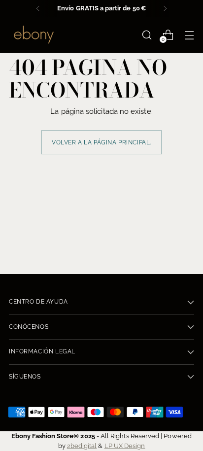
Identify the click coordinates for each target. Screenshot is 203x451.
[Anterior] (38, 8)
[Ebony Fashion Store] (33, 35)
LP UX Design (124, 446)
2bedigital (82, 446)
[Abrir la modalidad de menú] (189, 35)
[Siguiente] (165, 8)
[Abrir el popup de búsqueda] (146, 35)
